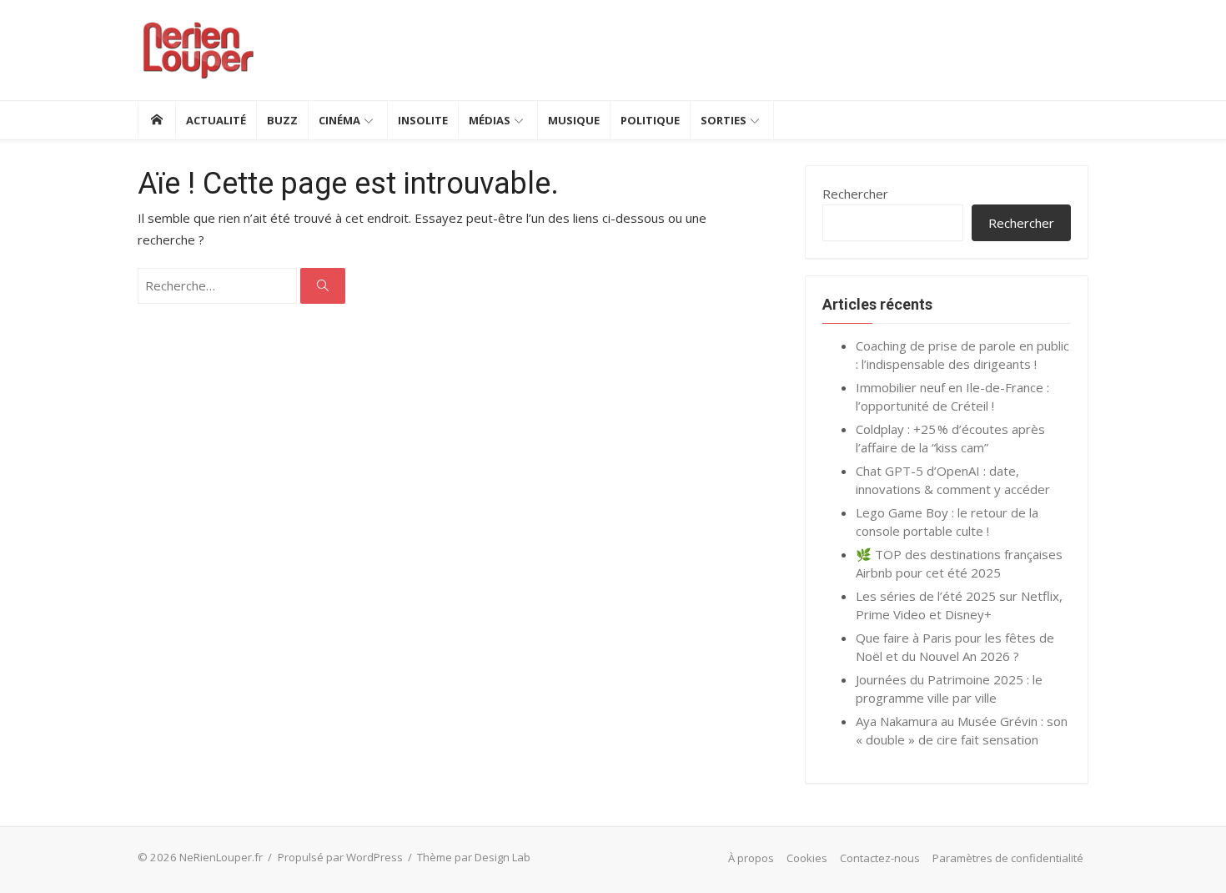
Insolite (423, 120)
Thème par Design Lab (473, 857)
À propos (751, 857)
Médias (489, 120)
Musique (574, 120)
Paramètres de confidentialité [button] (1007, 857)
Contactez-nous (880, 857)
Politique (650, 120)
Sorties (723, 120)
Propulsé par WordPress (340, 857)
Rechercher (855, 193)
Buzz (282, 120)
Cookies (806, 857)
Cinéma (339, 120)
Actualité (216, 120)
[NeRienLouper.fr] (156, 120)
